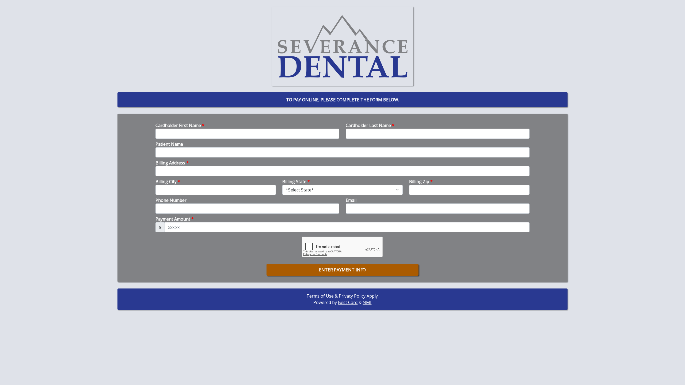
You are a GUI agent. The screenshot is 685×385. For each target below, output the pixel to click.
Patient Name (169, 144)
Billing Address (172, 163)
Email (351, 200)
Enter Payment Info (342, 270)
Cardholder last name (370, 125)
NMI (367, 302)
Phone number (171, 200)
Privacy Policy (352, 296)
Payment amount (174, 219)
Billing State (296, 181)
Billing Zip (421, 181)
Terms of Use (320, 296)
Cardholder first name (179, 125)
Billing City (167, 181)
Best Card (347, 302)
